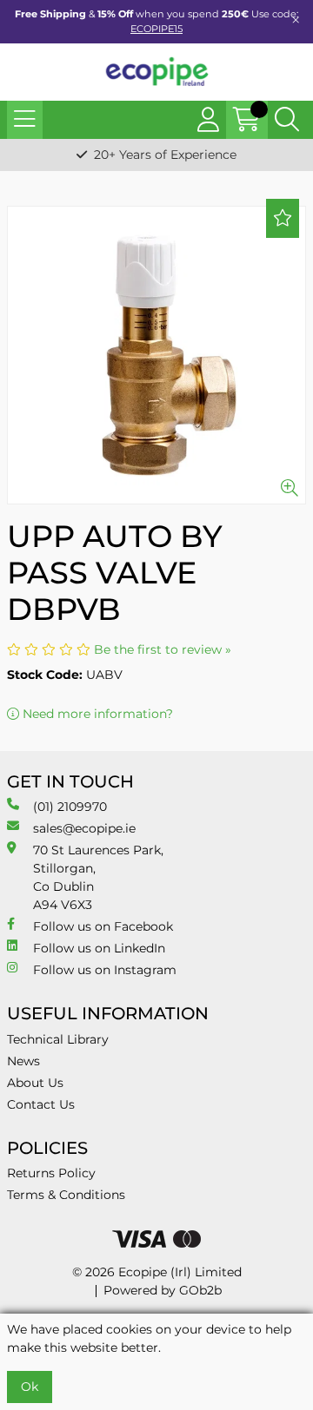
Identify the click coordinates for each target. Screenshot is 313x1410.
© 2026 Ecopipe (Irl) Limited (157, 1272)
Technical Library (58, 1039)
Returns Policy (51, 1173)
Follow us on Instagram (104, 970)
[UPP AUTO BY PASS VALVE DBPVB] (156, 355)
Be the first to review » (162, 649)
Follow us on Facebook (103, 926)
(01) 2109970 (70, 806)
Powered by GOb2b (162, 1290)
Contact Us (41, 1104)
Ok (29, 1386)
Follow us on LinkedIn (99, 948)
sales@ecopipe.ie (84, 828)
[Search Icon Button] (287, 120)
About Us (35, 1082)
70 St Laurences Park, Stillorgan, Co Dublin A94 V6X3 (98, 877)
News (23, 1061)
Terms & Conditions (66, 1194)
